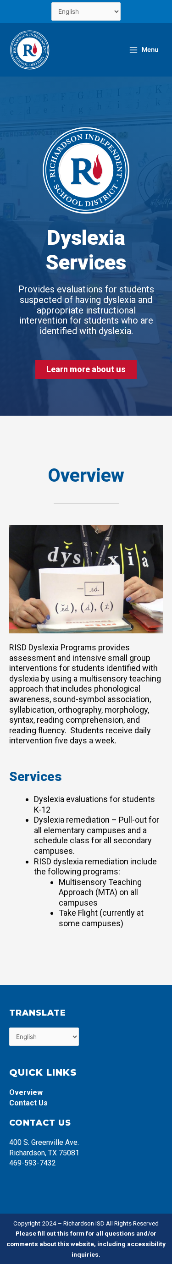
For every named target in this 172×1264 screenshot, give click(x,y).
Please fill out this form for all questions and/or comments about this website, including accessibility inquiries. (86, 1244)
